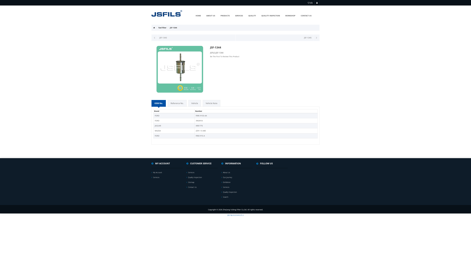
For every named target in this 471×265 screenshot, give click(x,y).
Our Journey (227, 177)
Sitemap (191, 182)
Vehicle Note (211, 103)
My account (157, 172)
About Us (226, 172)
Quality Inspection (195, 177)
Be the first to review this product (224, 56)
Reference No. (177, 103)
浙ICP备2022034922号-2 (235, 215)
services (156, 177)
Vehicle (194, 103)
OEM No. (158, 103)
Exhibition (226, 182)
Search (225, 197)
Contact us (192, 187)
